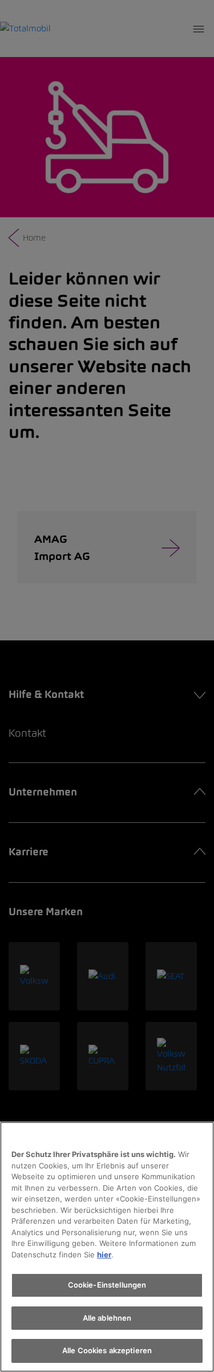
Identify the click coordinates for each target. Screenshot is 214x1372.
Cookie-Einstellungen (107, 1284)
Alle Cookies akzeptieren (107, 1350)
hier (104, 1254)
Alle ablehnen (107, 1317)
